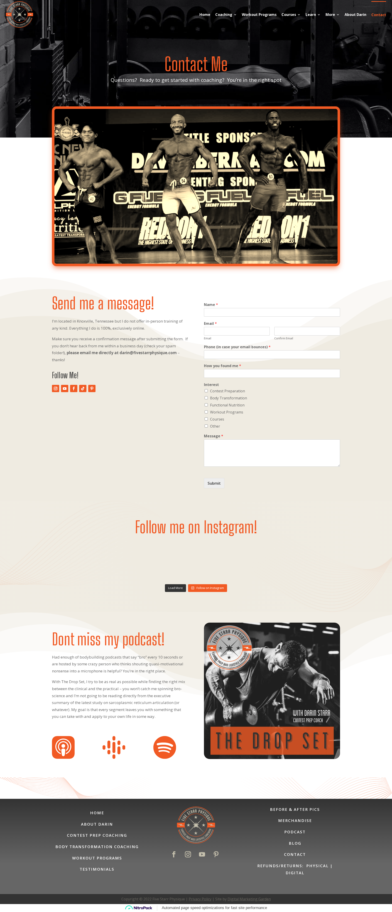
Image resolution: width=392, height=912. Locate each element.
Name (211, 304)
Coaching (223, 14)
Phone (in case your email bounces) (237, 347)
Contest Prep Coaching (97, 835)
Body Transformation (228, 398)
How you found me (222, 365)
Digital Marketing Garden (249, 899)
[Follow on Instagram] (55, 388)
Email (210, 323)
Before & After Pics (295, 809)
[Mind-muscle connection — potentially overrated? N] (160, 561)
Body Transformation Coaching (97, 846)
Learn (311, 14)
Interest (211, 384)
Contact (378, 14)
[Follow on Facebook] (73, 388)
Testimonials (97, 869)
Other (215, 426)
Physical (317, 865)
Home (204, 14)
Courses (289, 14)
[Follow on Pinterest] (92, 388)
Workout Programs (259, 14)
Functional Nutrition (227, 405)
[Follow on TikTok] (82, 388)
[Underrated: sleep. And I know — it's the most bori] (232, 561)
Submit (214, 483)
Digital (295, 872)
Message (213, 436)
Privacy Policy (200, 899)
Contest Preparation (227, 390)
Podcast (295, 831)
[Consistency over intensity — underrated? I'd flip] (87, 561)
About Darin (355, 14)
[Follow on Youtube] (64, 388)
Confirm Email (283, 338)
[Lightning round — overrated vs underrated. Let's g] (305, 561)
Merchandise (295, 820)
